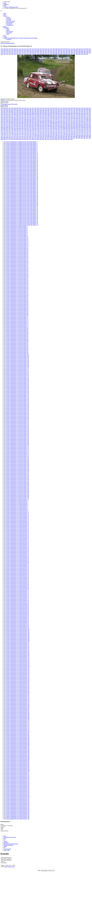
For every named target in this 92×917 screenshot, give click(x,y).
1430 (35, 109)
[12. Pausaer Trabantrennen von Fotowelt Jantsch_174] (16, 451)
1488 (64, 113)
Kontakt (5, 36)
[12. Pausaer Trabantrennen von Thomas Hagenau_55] (16, 570)
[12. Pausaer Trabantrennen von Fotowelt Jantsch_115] (16, 374)
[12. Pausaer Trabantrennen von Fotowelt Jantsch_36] (15, 271)
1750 (61, 132)
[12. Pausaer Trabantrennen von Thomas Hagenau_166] (16, 714)
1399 (58, 54)
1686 (2, 128)
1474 (82, 112)
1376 (30, 52)
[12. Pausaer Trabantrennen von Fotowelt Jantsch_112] (16, 370)
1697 (58, 128)
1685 (87, 127)
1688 (12, 128)
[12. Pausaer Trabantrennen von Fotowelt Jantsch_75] (15, 322)
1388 (2, 54)
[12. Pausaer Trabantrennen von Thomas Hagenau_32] (16, 540)
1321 (17, 48)
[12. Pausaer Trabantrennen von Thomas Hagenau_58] (16, 574)
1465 (35, 112)
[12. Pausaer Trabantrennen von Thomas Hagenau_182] (16, 735)
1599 (4, 122)
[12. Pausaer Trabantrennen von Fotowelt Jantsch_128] (16, 391)
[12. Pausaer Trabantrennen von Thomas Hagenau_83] (16, 607)
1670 (9, 127)
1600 (9, 122)
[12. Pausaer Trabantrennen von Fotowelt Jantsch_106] (16, 362)
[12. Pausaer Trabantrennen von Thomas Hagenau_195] (16, 752)
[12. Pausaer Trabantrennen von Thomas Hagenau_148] (16, 691)
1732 (58, 131)
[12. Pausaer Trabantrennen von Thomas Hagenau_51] (16, 565)
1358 (27, 51)
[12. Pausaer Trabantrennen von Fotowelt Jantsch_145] (16, 413)
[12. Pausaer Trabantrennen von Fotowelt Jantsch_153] (16, 423)
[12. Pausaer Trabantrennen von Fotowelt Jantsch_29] (15, 262)
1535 (35, 117)
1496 (15, 114)
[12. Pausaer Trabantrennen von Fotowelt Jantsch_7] (15, 234)
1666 (79, 126)
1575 (61, 119)
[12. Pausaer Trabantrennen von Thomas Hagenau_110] (16, 642)
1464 (30, 112)
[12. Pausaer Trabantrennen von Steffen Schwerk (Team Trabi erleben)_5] (20, 146)
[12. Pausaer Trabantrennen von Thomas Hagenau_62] (16, 579)
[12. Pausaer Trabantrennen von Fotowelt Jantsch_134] (16, 399)
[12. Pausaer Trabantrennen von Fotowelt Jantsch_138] (16, 404)
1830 (22, 139)
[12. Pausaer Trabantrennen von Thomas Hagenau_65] (16, 583)
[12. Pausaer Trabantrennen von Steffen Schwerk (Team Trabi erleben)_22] (20, 169)
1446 (27, 110)
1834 (43, 139)
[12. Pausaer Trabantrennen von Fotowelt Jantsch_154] (16, 425)
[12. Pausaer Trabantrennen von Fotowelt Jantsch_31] (15, 265)
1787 (71, 135)
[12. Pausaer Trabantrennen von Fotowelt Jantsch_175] (16, 452)
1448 (38, 110)
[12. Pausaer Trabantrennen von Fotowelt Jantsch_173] (16, 449)
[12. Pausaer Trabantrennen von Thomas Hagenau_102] (16, 631)
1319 (7, 48)
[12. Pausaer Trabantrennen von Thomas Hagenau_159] (16, 705)
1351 (82, 50)
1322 (22, 48)
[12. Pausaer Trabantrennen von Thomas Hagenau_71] (16, 591)
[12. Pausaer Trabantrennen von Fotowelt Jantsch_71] (15, 317)
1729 (43, 131)
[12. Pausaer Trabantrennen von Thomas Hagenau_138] (16, 678)
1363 (53, 51)
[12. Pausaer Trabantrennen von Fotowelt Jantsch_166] (16, 440)
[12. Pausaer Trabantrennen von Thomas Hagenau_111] (16, 643)
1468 (51, 112)
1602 (20, 122)
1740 (9, 132)
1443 (12, 110)
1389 (7, 54)
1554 (43, 118)
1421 (79, 108)
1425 (9, 109)
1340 (25, 50)
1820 (61, 138)
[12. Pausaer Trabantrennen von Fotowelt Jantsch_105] (16, 361)
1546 (2, 118)
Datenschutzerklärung (8, 845)
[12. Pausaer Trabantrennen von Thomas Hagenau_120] (16, 655)
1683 (77, 127)
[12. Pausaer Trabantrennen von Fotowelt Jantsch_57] (15, 299)
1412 (32, 108)
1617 (7, 123)
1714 (56, 130)
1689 (17, 128)
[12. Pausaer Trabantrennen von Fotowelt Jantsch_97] (15, 351)
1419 (69, 108)
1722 (7, 131)
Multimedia (6, 27)
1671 (15, 127)
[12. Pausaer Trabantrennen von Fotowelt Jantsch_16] (15, 245)
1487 (58, 113)
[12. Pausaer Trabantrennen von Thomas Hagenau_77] (16, 599)
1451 (53, 110)
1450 (48, 110)
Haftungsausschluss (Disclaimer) (10, 843)
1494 (4, 114)
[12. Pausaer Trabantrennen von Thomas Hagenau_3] (15, 503)
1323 (27, 48)
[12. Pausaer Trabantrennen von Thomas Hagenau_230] (16, 798)
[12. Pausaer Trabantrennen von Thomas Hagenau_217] (16, 781)
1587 (33, 121)
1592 (58, 121)
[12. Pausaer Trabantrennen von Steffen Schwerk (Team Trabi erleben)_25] (20, 172)
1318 (2, 48)
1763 (38, 134)
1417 (58, 108)
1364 (58, 51)
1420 (74, 108)
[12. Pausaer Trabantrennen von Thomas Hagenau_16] (16, 519)
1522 (58, 115)
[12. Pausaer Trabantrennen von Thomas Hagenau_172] (16, 722)
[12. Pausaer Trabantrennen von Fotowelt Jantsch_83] (15, 332)
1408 (12, 108)
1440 (87, 109)
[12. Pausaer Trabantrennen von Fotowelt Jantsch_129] (16, 392)
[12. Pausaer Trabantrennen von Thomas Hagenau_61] (16, 578)
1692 (33, 128)
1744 (30, 132)
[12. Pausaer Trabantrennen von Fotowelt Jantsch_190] (16, 471)
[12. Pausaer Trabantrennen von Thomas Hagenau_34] (16, 543)
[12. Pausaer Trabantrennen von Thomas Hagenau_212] (16, 774)
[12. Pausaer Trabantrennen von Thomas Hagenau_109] (16, 640)
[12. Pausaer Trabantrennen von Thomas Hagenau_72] (16, 592)
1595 (74, 121)
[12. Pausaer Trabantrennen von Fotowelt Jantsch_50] (15, 289)
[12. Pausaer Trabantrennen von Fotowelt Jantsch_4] (15, 230)
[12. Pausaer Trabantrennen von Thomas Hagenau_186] (16, 740)
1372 (9, 52)
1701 (79, 128)
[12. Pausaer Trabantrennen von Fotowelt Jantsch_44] (15, 282)
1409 (17, 108)
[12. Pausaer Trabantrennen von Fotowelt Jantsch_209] (16, 496)
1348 (66, 50)
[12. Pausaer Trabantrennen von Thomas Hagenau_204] (16, 764)
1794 (17, 136)
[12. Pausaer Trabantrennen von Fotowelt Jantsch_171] (16, 447)
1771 (79, 134)
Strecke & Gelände (10, 21)
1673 (25, 127)
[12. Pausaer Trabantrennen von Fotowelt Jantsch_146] (16, 414)
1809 (4, 138)
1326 (43, 48)
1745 (35, 132)
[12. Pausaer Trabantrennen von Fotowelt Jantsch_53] (15, 293)
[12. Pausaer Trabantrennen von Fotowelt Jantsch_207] (16, 493)
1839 (69, 139)
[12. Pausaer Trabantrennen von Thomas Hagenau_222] (16, 787)
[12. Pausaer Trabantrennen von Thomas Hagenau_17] (16, 521)
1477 (7, 113)
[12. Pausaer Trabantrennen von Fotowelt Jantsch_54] (15, 295)
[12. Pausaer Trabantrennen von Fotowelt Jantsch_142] (16, 409)
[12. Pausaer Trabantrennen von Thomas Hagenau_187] (16, 742)
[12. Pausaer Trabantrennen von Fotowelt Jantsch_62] (15, 305)
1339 (20, 50)
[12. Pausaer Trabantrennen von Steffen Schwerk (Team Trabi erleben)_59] (20, 217)
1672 (20, 127)
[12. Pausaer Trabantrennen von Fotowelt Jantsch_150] (16, 419)
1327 (48, 48)
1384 (71, 52)
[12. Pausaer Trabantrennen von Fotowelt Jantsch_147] (16, 415)
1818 (51, 138)
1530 (9, 117)
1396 (43, 54)
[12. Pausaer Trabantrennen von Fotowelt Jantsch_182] (16, 461)
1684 (82, 127)
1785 (61, 135)
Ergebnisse (8, 39)
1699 (69, 128)
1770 (74, 134)
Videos (7, 30)
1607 (46, 122)
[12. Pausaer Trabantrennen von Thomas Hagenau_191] (16, 747)
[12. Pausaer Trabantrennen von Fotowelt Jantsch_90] (15, 341)
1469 (56, 112)
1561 (79, 118)
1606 (40, 122)
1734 (69, 131)
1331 (69, 48)
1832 (33, 139)
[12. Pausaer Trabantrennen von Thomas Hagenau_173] (16, 723)
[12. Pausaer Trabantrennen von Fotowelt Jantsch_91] (15, 343)
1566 (15, 119)
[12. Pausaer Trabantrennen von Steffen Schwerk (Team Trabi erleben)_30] (20, 179)
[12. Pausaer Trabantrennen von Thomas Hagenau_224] (16, 790)
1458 (90, 110)
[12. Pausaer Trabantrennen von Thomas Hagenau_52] (16, 566)
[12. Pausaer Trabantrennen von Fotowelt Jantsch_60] (15, 302)
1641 (40, 125)
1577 (71, 119)
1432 (46, 109)
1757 (7, 134)
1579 (82, 119)
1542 (71, 117)
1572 (46, 119)
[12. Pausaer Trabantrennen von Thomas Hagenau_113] (16, 645)
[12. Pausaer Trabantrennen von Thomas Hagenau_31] (16, 539)
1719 (82, 130)
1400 (64, 54)
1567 (20, 119)
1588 (38, 121)
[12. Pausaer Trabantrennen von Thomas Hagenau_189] (16, 744)
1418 (64, 108)
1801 (53, 136)
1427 (20, 109)
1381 (56, 52)
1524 (69, 115)
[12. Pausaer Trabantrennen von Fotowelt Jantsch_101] (16, 356)
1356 (17, 51)
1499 (30, 114)
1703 (90, 128)
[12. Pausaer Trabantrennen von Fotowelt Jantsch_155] (16, 426)
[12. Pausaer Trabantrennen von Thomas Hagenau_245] (16, 817)
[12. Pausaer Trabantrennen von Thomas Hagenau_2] (15, 501)
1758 (12, 134)
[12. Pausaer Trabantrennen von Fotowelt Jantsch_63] (15, 306)
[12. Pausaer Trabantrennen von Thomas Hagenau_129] (16, 666)
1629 (69, 123)
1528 (89, 115)
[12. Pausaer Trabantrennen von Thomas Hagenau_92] (16, 618)
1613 (76, 122)
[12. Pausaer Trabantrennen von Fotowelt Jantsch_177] (16, 454)
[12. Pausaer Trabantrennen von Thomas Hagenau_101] (16, 630)
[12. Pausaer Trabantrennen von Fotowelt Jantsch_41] (15, 278)
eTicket (8, 17)
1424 (4, 109)
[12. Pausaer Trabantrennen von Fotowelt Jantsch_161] (16, 434)
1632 (84, 123)
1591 (53, 121)
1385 (77, 52)
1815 (35, 138)
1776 (15, 135)
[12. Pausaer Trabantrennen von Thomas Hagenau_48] (16, 561)
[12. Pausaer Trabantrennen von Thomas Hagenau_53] (16, 568)
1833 (38, 139)
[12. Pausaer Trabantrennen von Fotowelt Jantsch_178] (16, 456)
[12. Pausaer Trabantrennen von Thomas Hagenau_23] (16, 529)
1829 (17, 139)
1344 (46, 50)
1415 (48, 108)
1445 (22, 110)
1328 (53, 48)
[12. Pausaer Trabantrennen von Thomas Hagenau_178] (16, 730)
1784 (56, 135)
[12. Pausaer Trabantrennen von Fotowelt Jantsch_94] (15, 347)
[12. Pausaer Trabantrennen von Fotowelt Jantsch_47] (15, 286)
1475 (87, 112)
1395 (38, 54)
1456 (79, 110)
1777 (20, 135)
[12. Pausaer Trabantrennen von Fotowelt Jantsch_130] (16, 393)
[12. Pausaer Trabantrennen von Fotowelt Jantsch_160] (16, 432)
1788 (77, 135)
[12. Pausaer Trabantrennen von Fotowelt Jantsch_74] (15, 321)
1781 (40, 135)
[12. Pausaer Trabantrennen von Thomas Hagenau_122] (16, 657)
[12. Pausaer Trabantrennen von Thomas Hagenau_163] (16, 710)
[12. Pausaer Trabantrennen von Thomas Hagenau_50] (16, 564)
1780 (35, 135)
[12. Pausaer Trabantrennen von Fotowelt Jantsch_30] (15, 263)
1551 (27, 118)
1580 (87, 119)
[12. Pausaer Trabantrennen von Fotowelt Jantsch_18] (15, 248)
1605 (35, 122)
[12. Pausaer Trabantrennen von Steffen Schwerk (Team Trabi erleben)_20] (20, 166)
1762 (33, 134)
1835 (48, 139)
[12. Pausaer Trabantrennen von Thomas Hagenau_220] (16, 785)
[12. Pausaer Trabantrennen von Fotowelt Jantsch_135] (16, 400)
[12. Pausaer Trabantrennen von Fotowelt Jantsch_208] (16, 495)
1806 (79, 136)
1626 (53, 123)
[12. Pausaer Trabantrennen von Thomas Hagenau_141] (16, 682)
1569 (30, 119)
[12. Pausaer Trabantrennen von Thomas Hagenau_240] (16, 811)
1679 (56, 127)
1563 (90, 118)
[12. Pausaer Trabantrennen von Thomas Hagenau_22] (16, 527)
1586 (27, 121)
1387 (87, 52)
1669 (4, 127)
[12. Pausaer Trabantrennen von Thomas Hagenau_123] (16, 658)
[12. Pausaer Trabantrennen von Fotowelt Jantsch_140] (16, 406)
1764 (43, 134)
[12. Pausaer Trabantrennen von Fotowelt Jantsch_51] (15, 291)
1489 (69, 113)
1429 (30, 109)
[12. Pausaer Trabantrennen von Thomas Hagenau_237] (16, 807)
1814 (30, 138)
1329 (58, 48)
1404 (84, 54)
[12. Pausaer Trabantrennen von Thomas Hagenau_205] (16, 765)
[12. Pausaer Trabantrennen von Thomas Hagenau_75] (16, 596)
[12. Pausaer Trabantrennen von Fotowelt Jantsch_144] (16, 412)
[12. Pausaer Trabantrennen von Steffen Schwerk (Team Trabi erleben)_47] (20, 201)
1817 (45, 138)
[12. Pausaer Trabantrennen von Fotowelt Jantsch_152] (16, 422)
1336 (4, 50)
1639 (30, 125)
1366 (69, 51)
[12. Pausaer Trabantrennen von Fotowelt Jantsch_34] (15, 269)
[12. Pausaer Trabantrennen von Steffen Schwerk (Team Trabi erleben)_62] (20, 221)
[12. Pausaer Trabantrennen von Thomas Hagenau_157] (16, 703)
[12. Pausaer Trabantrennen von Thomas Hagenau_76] (16, 597)
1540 (61, 117)
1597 (84, 121)
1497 (20, 114)
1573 (51, 119)
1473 (77, 112)
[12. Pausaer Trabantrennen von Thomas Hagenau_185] (16, 739)
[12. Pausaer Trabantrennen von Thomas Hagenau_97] (16, 625)
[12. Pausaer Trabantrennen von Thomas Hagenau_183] (16, 736)
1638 (25, 125)
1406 (2, 108)
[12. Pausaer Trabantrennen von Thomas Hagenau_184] (16, 738)
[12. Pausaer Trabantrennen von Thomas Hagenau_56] (16, 571)
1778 (25, 135)
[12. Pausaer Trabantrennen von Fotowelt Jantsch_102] (16, 357)
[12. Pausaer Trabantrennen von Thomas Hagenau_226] (16, 792)
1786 (66, 135)
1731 (53, 131)
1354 (7, 51)
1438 (77, 109)
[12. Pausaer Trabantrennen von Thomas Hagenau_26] (16, 532)
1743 (25, 132)
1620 (22, 123)
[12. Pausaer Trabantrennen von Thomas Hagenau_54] (16, 569)
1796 (27, 136)
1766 (53, 134)
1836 (53, 139)
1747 (46, 132)
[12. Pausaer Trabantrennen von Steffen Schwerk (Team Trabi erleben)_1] (20, 141)
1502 (46, 114)
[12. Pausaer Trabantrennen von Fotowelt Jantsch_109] (16, 366)
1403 (79, 54)
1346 (56, 50)
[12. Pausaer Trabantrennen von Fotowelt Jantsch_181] (16, 460)
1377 (35, 52)
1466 (40, 112)
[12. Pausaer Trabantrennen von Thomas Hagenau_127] (16, 664)
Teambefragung (9, 25)
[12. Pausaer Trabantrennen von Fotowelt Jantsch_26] (15, 258)
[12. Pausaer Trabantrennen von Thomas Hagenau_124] (16, 660)
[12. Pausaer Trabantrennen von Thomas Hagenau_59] (16, 575)
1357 (22, 51)
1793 (12, 136)
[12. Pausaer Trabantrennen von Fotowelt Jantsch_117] (16, 376)
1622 (33, 123)
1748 (51, 132)
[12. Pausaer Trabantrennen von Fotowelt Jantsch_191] (16, 473)
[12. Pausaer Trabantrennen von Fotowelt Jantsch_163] (16, 436)
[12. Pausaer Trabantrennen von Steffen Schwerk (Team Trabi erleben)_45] (20, 198)
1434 (56, 109)
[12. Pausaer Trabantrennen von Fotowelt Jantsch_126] (16, 388)
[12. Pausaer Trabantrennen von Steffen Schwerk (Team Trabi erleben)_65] (20, 224)
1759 (17, 134)
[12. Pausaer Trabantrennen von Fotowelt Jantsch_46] (15, 284)
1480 (22, 113)
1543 (77, 117)
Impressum (5, 842)
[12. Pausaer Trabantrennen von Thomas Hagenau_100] (16, 629)
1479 (17, 113)
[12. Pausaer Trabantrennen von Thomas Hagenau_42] (16, 553)
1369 (84, 51)
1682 (71, 127)
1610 (61, 122)
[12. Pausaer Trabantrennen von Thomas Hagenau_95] (16, 622)
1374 (20, 52)
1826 (2, 139)
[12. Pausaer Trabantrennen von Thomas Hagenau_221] (16, 786)
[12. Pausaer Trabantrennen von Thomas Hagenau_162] (16, 709)
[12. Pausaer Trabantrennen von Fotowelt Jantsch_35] (15, 270)
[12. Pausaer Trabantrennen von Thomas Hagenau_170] (16, 720)
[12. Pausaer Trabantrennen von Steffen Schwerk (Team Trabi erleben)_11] (20, 154)
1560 (74, 118)
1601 (15, 122)
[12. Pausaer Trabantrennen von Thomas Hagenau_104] (16, 634)
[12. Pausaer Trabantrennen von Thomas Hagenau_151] (16, 695)
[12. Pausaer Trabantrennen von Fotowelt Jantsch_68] (15, 313)
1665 (74, 126)
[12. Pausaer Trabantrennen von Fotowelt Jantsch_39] (15, 275)
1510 (87, 114)
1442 (7, 110)
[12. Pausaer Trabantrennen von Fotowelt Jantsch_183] (16, 462)
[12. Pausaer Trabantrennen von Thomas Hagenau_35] (16, 544)
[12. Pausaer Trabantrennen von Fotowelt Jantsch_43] (15, 280)
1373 (15, 52)
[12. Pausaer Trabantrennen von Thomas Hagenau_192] (16, 748)
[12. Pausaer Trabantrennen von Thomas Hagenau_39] (16, 549)
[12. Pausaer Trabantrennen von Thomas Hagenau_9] (15, 510)
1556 (53, 118)
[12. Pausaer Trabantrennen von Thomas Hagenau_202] (16, 761)
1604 (30, 122)
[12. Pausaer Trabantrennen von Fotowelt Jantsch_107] (16, 364)
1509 (82, 114)
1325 (38, 48)
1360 (38, 51)
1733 (64, 131)
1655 (22, 126)
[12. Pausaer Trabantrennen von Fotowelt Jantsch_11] (15, 239)
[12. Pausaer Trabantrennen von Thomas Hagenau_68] (16, 587)
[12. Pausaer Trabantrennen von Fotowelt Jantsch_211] (16, 499)
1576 (66, 119)
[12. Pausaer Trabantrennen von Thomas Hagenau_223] (16, 788)
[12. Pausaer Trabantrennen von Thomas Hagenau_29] (16, 536)
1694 (43, 128)
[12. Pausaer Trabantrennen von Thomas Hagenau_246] (16, 818)
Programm (8, 18)
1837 (58, 139)
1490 (74, 113)
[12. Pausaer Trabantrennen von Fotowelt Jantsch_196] (16, 479)
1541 (66, 117)
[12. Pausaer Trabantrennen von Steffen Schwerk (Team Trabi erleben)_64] (20, 223)
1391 (17, 54)
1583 (12, 121)
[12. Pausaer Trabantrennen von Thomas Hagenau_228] (16, 795)
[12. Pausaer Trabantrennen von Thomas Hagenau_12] (16, 514)
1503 (51, 114)
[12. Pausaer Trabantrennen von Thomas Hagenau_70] (16, 590)
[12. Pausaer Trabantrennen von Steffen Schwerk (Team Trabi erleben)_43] (20, 196)
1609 (56, 122)
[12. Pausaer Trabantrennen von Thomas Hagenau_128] (16, 665)
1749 (56, 132)
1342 (35, 50)
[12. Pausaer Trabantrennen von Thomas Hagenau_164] (16, 712)
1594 (69, 121)
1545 (87, 117)
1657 (33, 126)
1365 (64, 51)
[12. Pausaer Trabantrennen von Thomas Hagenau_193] (16, 749)
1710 (35, 130)
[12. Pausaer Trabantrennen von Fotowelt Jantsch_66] (15, 310)
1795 (22, 136)
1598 (90, 121)
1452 (58, 110)
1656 (27, 126)
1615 (87, 122)
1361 (43, 51)
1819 (56, 138)
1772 (84, 134)
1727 (33, 131)
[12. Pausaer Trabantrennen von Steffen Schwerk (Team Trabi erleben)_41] (20, 193)
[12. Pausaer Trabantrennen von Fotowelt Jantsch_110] (16, 367)
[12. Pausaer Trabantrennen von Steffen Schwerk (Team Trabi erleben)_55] (20, 211)
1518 (38, 115)
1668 (90, 126)
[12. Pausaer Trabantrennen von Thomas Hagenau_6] (15, 506)
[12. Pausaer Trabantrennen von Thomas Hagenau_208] (16, 769)
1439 (82, 109)
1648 (77, 125)
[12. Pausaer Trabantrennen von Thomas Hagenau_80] (16, 603)
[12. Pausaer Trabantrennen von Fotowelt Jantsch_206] (16, 492)
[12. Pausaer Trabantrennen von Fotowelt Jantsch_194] (16, 477)
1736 (79, 131)
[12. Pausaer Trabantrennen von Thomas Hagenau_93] (16, 620)
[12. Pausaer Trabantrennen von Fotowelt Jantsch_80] (15, 328)
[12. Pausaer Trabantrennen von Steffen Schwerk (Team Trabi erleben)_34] (20, 184)
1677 (46, 127)
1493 (90, 113)
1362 (48, 51)
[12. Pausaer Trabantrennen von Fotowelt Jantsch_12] (15, 240)
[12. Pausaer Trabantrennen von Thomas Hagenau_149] (16, 692)
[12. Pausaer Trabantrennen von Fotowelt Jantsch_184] (16, 464)
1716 (66, 130)
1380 (51, 52)
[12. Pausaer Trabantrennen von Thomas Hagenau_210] (16, 772)
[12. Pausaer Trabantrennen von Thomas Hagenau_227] (16, 794)
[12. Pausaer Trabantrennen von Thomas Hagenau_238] (16, 808)
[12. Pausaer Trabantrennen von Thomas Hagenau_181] (16, 734)
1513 (12, 115)
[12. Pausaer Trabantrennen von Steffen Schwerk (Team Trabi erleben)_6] (20, 148)
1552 (33, 118)
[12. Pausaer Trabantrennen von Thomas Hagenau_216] (16, 779)
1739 (4, 132)
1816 (40, 138)
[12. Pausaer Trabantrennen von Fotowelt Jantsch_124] (16, 386)
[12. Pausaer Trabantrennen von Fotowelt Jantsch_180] (16, 458)
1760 (22, 134)
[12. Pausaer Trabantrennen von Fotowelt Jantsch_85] (15, 335)
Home (4, 13)
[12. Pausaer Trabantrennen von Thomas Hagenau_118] (16, 652)
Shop (4, 14)
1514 (17, 115)
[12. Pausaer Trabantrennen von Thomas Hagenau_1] (15, 500)
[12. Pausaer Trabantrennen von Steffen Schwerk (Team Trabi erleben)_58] (20, 215)
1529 (4, 117)
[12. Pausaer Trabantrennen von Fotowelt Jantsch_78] (15, 326)
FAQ (4, 35)
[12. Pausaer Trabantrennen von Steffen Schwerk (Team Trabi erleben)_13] (20, 157)
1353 (2, 51)
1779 (30, 135)
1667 (84, 126)
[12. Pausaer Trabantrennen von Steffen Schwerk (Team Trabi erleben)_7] (20, 149)
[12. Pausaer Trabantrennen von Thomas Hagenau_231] (16, 799)
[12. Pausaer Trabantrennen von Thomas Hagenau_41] (16, 552)
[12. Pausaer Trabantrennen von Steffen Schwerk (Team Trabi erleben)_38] (20, 189)
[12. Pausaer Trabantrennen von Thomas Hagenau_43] (16, 555)
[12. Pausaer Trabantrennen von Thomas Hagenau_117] (16, 651)
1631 (79, 123)
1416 (53, 108)
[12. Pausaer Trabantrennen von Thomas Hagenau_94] (16, 621)
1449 (43, 110)
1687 (7, 128)
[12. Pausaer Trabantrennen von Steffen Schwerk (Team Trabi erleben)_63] (20, 222)
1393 (27, 54)
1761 (27, 134)
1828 (12, 139)
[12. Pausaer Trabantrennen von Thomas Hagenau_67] (16, 586)
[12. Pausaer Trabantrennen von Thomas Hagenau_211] (16, 773)
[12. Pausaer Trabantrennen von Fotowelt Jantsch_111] (16, 369)
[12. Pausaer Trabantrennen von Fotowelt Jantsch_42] (15, 279)
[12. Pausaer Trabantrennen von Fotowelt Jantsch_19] (15, 249)
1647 (71, 125)
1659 (43, 126)
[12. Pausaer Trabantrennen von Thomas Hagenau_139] (16, 679)
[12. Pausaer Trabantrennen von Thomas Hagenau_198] (16, 756)
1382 (61, 52)
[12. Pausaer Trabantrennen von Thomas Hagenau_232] (16, 800)
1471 (66, 112)
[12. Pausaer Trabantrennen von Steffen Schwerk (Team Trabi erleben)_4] (20, 145)
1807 (84, 136)
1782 (46, 135)
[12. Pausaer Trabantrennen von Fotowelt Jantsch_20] (15, 250)
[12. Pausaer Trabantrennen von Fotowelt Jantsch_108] (16, 365)
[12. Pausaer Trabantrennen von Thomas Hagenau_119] (16, 653)
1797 (33, 136)
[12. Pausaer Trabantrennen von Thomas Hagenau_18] (16, 522)
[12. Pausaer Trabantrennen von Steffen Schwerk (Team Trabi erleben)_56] (20, 213)
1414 (43, 108)
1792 (7, 136)
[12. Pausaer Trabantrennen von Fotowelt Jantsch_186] (16, 466)
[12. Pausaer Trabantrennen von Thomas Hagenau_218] (16, 782)
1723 (12, 131)
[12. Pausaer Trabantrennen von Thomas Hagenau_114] (16, 647)
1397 (48, 54)
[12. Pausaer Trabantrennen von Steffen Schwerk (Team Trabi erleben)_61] (20, 219)
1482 (33, 113)
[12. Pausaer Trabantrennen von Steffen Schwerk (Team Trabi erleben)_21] (20, 167)
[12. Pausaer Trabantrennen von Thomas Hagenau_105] (16, 635)
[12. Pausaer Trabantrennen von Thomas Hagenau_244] (16, 816)
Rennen (5, 16)
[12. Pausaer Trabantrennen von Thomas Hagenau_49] (16, 562)
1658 (38, 126)
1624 (43, 123)
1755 (87, 132)
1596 (79, 121)
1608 (51, 122)
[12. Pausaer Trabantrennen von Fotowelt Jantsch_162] (16, 435)
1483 (38, 113)
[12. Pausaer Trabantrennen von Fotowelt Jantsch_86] (15, 336)
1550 (22, 118)
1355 (12, 51)
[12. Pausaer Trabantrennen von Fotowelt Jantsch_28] (15, 261)
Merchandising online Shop (9, 837)
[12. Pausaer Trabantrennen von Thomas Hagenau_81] (16, 604)
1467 (46, 112)
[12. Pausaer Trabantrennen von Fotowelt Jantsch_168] (16, 443)
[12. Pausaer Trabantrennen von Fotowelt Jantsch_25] (15, 257)
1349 (71, 50)
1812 (20, 138)
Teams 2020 (9, 23)
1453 (64, 110)
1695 (48, 128)
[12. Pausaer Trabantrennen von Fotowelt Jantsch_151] (16, 421)
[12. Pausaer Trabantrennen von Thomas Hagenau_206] (16, 766)
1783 (51, 135)
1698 (64, 128)
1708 (25, 130)
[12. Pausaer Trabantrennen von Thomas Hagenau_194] (16, 751)
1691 (27, 128)
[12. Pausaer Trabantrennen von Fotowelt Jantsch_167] (16, 441)
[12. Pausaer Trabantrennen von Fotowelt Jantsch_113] (16, 371)
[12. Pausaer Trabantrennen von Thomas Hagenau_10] (16, 512)
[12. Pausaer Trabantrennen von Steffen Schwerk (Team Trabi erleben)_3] (20, 144)
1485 (48, 113)
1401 (69, 54)
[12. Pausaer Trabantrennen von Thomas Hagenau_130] (16, 668)
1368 (79, 51)
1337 (9, 50)
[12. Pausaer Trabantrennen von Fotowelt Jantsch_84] (15, 334)
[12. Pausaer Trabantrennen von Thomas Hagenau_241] (16, 812)
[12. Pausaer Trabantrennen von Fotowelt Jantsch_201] (16, 486)
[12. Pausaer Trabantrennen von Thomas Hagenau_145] (16, 687)
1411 (27, 108)
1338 (15, 50)
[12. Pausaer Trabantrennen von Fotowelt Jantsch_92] (15, 344)
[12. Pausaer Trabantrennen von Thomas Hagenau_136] (16, 675)
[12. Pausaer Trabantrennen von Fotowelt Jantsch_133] (16, 397)
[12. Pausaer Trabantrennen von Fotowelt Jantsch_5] (15, 231)
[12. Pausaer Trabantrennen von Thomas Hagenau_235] (16, 804)
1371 (4, 52)
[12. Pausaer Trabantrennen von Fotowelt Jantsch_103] (16, 358)
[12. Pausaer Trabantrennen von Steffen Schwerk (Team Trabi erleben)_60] (20, 218)
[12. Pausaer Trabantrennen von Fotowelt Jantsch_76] (15, 323)
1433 (51, 109)
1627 (58, 123)
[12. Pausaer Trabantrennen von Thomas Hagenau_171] (16, 721)
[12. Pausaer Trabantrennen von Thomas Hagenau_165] (16, 713)
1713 (51, 130)
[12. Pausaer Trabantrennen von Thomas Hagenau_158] (16, 704)
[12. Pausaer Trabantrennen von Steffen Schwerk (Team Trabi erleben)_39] (20, 191)
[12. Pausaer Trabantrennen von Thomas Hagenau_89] (16, 614)
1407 (7, 108)
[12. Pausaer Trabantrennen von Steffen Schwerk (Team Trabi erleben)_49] (20, 204)
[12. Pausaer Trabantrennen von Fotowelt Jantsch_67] (15, 312)
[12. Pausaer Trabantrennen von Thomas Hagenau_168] (16, 717)
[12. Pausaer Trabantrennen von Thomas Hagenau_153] (16, 697)
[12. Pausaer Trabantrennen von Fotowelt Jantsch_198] (16, 482)
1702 (84, 128)
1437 (71, 109)
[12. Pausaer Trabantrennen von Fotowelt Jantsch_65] (15, 309)
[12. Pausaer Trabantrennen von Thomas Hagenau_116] (16, 649)
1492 (84, 113)
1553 (38, 118)
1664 (69, 126)
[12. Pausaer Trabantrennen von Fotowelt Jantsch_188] (16, 469)
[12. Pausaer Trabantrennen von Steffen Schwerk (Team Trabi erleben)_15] (20, 159)
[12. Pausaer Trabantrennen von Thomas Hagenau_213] (16, 775)
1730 (48, 131)
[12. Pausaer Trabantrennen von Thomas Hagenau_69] (16, 588)
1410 (22, 108)
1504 (56, 114)
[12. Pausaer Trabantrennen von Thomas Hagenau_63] (16, 581)
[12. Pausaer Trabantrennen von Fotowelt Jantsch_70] (15, 315)
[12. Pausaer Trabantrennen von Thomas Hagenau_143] (16, 684)
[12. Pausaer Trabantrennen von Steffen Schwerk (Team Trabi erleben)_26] (20, 174)
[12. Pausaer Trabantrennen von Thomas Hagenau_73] (16, 594)
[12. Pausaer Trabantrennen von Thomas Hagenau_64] (16, 582)
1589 (43, 121)
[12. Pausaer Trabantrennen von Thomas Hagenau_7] (15, 508)
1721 (2, 131)
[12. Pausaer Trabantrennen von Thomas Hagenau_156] (16, 701)
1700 (74, 128)
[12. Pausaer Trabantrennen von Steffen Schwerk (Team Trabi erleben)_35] (20, 185)
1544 (82, 117)
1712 (45, 130)
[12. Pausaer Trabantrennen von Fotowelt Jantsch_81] (15, 330)
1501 (40, 114)
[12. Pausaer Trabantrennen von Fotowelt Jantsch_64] (15, 308)
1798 (38, 136)
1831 (27, 139)
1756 (2, 134)
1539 (56, 117)
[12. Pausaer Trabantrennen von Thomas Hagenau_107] (16, 638)
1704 (4, 130)
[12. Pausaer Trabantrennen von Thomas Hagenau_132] (16, 670)
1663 (64, 126)
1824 (82, 138)
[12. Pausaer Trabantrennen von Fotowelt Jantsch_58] (15, 300)
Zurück (7, 101)
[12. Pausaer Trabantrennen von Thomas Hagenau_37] (16, 547)
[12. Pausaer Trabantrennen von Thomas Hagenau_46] (16, 558)
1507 (71, 114)
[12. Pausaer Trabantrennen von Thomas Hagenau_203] (16, 762)
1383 (66, 52)
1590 (48, 121)
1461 (15, 112)
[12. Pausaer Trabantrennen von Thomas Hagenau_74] (16, 595)
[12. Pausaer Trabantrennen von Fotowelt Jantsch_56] (15, 297)
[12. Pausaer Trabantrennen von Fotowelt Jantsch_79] (15, 327)
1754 (82, 132)
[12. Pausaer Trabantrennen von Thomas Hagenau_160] (16, 707)
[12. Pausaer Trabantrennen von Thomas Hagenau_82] (16, 605)
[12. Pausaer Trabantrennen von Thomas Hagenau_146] (16, 688)
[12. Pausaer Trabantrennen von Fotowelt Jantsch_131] (16, 395)
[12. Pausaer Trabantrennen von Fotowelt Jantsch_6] (15, 232)
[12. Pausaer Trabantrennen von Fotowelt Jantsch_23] (46, 97)
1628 (64, 123)
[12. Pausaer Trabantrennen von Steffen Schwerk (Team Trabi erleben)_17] (20, 162)
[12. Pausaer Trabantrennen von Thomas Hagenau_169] (16, 718)
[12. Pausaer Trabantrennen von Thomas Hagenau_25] (16, 531)
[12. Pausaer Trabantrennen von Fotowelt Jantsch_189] (16, 470)
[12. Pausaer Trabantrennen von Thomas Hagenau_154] (16, 699)
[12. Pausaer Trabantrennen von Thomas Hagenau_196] (16, 753)
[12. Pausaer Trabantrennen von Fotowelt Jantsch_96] (15, 349)
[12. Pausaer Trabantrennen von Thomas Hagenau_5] (15, 505)
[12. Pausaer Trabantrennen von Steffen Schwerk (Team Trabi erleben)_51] (20, 206)
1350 (77, 50)
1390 (12, 54)
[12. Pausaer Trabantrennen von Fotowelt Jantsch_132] (16, 396)
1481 (27, 113)
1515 (22, 115)
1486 (53, 113)
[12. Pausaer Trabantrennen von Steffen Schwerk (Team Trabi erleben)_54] (20, 210)
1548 (12, 118)
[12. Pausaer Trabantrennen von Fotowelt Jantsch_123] (16, 384)
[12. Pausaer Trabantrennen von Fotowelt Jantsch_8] (15, 235)
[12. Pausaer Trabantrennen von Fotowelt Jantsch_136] (16, 401)
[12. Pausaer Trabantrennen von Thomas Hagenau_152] (16, 696)
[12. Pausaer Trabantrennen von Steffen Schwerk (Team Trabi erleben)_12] (20, 156)
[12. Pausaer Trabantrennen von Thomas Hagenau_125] (16, 661)
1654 (17, 126)
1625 (48, 123)
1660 (48, 126)
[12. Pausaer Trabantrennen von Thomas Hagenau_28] (16, 535)
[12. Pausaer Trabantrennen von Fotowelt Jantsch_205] (16, 491)
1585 (22, 121)
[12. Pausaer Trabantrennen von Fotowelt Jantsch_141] (16, 408)
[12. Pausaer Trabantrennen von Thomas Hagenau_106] (16, 636)
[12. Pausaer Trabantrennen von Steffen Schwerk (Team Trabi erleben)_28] (20, 176)
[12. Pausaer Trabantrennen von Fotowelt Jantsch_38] (15, 274)
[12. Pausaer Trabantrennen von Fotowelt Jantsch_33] (15, 267)
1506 (66, 114)
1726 (27, 131)
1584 (17, 121)
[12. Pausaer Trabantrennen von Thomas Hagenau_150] (16, 694)
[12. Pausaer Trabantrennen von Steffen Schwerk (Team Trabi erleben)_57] (20, 214)
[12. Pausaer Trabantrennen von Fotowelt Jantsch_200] (16, 484)
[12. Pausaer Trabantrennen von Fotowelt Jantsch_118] (16, 378)
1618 (12, 123)
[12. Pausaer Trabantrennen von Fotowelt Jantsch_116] (16, 375)
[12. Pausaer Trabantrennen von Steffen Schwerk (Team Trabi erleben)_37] (20, 188)
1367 (74, 51)
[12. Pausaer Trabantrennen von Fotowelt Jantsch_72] (15, 318)
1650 (87, 125)
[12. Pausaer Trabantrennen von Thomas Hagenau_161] (16, 708)
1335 (90, 48)
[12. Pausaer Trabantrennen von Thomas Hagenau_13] (16, 516)
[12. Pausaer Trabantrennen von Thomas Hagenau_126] (16, 662)
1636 (15, 125)
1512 (7, 115)
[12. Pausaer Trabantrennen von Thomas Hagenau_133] (16, 671)
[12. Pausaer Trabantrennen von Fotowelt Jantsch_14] (15, 243)
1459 (4, 112)
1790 (87, 135)
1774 (4, 135)
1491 (79, 113)
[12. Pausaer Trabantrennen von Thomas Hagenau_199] (16, 757)
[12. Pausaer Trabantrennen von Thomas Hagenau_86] (16, 610)
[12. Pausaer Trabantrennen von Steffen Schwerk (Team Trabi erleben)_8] (20, 150)
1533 (25, 117)
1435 (61, 109)
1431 (40, 109)
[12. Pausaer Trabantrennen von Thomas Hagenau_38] (16, 548)
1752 (71, 132)
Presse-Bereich (9, 31)
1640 (35, 125)
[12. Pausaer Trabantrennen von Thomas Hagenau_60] (16, 577)
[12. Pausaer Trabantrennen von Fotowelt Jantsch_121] (16, 382)
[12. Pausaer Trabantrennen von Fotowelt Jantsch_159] (16, 431)
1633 (90, 123)
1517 (32, 115)
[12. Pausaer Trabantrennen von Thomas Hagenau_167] (16, 716)
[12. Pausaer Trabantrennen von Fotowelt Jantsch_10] (15, 237)
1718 (76, 130)
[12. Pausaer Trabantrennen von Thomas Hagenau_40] (16, 551)
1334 (84, 48)
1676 (40, 127)
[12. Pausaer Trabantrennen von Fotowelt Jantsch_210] (16, 497)
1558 (64, 118)
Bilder (7, 29)
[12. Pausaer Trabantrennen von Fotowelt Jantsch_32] (15, 266)
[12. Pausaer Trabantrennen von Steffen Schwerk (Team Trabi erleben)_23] (20, 170)
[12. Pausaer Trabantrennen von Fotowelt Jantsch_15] (15, 244)
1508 (77, 114)
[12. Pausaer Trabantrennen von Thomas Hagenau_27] (16, 534)
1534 (30, 117)
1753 (77, 132)
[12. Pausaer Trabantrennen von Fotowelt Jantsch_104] (16, 360)
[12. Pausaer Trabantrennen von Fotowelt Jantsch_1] (15, 226)
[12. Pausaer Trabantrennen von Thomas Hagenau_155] (16, 700)
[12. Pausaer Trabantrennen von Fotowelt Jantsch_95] (15, 348)
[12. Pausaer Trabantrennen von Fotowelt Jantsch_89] (15, 340)
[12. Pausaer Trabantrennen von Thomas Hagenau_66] (16, 584)
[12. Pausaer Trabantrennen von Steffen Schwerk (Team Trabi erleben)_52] (20, 208)
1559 (69, 118)
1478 (12, 113)
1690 (22, 128)
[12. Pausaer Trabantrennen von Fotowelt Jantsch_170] (16, 445)
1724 (17, 131)
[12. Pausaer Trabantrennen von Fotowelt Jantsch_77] (15, 325)
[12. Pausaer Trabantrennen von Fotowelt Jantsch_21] (15, 252)
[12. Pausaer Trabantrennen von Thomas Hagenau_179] (16, 731)
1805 (74, 136)
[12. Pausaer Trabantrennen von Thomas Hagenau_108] (16, 639)
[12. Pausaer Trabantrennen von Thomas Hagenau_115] (16, 648)
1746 (40, 132)
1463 (25, 112)
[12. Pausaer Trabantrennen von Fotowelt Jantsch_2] (15, 227)
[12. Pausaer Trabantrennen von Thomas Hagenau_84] (16, 608)
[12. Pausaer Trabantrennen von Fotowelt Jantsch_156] (16, 427)
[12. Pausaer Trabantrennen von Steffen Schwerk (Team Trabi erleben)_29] (20, 178)
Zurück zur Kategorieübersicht (7, 43)
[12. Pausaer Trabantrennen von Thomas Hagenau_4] (15, 504)
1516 (27, 115)
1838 (64, 139)
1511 (2, 115)
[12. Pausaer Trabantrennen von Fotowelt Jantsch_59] (15, 301)
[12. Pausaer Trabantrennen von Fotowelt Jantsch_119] (16, 379)
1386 (82, 52)
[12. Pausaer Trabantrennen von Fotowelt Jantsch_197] (16, 480)
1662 (58, 126)
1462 (20, 112)
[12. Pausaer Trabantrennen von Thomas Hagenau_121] (16, 656)
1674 (30, 127)
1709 (30, 130)
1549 (17, 118)
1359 (33, 51)
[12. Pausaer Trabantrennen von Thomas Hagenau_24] (16, 530)
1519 (43, 115)
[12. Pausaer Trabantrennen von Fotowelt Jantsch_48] (15, 287)
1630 (74, 123)
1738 (90, 131)
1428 (25, 109)
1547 (7, 118)
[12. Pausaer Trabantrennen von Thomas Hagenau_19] (16, 523)
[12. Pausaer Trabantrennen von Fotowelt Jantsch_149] (16, 418)
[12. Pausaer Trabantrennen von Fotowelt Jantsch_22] (15, 253)
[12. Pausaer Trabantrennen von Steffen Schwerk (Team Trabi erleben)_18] (20, 163)
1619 (17, 123)
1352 (87, 50)
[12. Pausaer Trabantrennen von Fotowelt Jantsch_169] (16, 444)
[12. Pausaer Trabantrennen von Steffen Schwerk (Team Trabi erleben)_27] (20, 175)
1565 (9, 119)
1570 (35, 119)
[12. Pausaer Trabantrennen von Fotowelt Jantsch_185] (16, 465)
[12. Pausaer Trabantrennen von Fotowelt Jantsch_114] (16, 373)
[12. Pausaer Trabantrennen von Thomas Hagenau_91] (16, 617)
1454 (69, 110)
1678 (51, 127)
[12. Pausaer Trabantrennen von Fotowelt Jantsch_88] (15, 339)
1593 (64, 121)
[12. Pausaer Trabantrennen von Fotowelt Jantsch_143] (16, 410)
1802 (58, 136)
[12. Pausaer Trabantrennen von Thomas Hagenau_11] (16, 513)
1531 (15, 117)
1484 (43, 113)
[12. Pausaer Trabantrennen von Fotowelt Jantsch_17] (15, 247)
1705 (9, 130)
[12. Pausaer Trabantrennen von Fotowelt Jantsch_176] (16, 453)
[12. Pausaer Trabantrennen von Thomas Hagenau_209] (16, 770)
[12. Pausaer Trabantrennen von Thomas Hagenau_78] (16, 600)
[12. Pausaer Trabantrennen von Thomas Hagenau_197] (16, 755)
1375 (25, 52)
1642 (46, 125)
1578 (77, 119)
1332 (74, 48)
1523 (64, 115)
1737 (84, 131)
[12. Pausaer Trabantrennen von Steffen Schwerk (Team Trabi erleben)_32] (20, 182)
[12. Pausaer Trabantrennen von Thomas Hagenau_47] (16, 560)
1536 (40, 117)
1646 (66, 125)
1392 (22, 54)
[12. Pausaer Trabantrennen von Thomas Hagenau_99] (16, 627)
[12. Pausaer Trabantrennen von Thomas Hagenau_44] (16, 556)
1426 (15, 109)
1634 (4, 125)
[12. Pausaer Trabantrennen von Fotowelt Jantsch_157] (16, 428)
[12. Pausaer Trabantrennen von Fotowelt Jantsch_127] (16, 389)
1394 (33, 54)
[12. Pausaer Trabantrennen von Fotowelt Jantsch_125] (16, 387)
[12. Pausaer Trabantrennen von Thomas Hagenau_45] (16, 557)
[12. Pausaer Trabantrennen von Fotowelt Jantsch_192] (16, 474)
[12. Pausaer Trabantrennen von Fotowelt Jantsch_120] (16, 380)
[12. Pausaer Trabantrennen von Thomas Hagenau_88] (16, 613)
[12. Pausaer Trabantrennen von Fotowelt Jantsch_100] (16, 354)
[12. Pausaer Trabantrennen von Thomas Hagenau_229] (16, 796)
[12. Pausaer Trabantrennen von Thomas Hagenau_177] (16, 729)
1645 (61, 125)
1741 (15, 132)
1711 (40, 130)
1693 (38, 128)
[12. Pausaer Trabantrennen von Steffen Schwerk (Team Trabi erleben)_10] (20, 153)
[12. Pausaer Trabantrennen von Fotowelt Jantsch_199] (16, 483)
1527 (84, 115)
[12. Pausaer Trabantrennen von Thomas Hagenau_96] (16, 623)
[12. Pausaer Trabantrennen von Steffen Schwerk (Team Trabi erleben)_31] (20, 180)
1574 (56, 119)
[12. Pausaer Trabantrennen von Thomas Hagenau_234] (16, 803)
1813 (25, 138)
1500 (35, 114)
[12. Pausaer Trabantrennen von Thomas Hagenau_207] (16, 768)
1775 (9, 135)
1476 (2, 113)
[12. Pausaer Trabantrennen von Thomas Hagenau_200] (16, 759)
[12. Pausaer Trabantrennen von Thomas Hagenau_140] (16, 681)
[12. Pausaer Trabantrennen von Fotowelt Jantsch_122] (16, 383)
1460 (9, 112)
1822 (71, 138)
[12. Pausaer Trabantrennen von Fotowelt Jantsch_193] (16, 475)
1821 (66, 138)
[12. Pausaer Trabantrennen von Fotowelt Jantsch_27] (15, 260)
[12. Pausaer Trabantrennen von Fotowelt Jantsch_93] (15, 345)
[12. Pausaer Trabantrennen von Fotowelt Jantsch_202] (16, 487)
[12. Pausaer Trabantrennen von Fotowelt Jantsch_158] (16, 430)
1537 (46, 117)
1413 (38, 108)
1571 (40, 119)
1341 (30, 50)
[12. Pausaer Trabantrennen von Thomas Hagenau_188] (16, 743)
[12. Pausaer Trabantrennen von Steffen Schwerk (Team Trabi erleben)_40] (20, 192)
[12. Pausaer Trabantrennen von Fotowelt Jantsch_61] (15, 304)
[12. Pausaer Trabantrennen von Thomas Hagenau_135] (16, 674)
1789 (82, 135)
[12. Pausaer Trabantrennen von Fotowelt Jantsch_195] (16, 478)
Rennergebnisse (10, 22)
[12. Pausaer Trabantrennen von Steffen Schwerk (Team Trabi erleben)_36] (20, 187)
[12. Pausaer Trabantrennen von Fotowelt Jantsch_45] (15, 283)
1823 (76, 138)
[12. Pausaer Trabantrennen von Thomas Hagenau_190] (16, 746)
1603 (25, 122)
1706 (15, 130)
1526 (79, 115)
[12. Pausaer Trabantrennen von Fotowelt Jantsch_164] (16, 438)
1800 (48, 136)
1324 (33, 48)
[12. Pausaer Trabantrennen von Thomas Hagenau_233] (16, 801)
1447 (33, 110)
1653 (12, 126)
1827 (7, 139)
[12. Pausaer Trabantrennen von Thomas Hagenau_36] (16, 545)
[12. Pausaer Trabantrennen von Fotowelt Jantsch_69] (15, 314)
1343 (40, 50)
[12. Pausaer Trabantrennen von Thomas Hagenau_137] (16, 677)
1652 (7, 126)
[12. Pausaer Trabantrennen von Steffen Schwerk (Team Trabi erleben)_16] (20, 161)
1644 (56, 125)
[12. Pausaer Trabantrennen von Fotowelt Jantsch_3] (15, 228)
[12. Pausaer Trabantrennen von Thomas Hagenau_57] (16, 573)
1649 (82, 125)
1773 (90, 134)
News (4, 26)
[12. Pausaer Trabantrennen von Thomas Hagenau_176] (16, 727)
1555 (48, 118)
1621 (27, 123)
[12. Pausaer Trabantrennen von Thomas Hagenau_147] (16, 690)
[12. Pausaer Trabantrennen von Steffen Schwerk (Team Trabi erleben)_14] (20, 158)
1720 (87, 130)
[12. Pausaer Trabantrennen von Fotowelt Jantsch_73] (15, 319)
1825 (87, 138)
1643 (51, 125)
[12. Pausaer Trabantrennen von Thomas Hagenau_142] (16, 683)
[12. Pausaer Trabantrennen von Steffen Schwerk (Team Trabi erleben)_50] (20, 205)
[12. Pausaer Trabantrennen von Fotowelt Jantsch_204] (16, 490)
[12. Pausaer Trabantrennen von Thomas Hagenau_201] (16, 760)
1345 (51, 50)
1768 (64, 134)
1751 (66, 132)
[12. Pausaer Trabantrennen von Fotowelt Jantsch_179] (16, 457)
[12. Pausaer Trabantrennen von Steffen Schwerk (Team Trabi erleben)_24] (20, 171)
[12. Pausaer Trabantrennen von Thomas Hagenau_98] (16, 626)
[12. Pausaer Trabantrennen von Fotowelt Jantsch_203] (16, 488)
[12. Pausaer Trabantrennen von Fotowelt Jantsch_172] (16, 448)
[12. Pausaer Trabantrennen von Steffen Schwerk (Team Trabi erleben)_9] (20, 152)
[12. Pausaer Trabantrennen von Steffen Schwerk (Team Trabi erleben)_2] (20, 143)
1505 (61, 114)
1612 (71, 122)
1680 (61, 127)
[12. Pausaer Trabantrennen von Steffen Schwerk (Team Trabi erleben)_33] (20, 183)
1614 (82, 122)
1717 (71, 130)
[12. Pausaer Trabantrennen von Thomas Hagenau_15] (16, 518)
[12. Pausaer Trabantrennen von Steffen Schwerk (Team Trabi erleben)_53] (20, 209)
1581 (2, 121)
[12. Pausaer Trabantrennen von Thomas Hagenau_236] (16, 805)
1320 (12, 48)
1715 (61, 130)
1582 (7, 121)
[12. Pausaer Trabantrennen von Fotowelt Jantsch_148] (16, 417)
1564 (4, 119)
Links (7, 34)
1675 (35, 127)
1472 (71, 112)
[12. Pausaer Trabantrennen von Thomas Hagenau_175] (16, 726)
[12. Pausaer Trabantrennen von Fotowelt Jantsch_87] (15, 338)
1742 (20, 132)
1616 (2, 123)
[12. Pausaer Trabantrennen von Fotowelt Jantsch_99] (15, 353)
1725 (22, 131)
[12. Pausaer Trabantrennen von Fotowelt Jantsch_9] (15, 236)
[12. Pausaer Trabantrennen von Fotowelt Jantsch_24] (15, 256)
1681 (66, 127)
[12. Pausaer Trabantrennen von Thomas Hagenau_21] (16, 526)
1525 (74, 115)
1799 (43, 136)
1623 (38, 123)
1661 (53, 126)
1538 (51, 117)
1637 (20, 125)
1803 (64, 136)
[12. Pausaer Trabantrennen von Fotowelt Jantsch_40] (15, 276)
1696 (53, 128)
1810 (9, 138)
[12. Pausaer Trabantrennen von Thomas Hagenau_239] (16, 809)
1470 (61, 112)
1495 (9, 114)
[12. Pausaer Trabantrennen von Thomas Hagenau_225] (16, 791)
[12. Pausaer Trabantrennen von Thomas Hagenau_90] (16, 616)
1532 (20, 117)
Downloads (9, 32)
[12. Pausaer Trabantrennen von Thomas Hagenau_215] (16, 778)
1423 (89, 108)
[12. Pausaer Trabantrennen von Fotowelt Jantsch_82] (15, 331)
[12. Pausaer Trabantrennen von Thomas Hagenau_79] (16, 601)
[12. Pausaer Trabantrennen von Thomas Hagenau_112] (16, 644)
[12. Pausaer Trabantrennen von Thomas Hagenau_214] (16, 777)
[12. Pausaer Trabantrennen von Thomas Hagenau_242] (16, 813)
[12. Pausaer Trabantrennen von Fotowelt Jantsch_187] (16, 467)
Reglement (8, 19)
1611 (66, 122)
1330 (64, 48)
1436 (66, 109)
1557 (58, 118)
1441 (2, 110)
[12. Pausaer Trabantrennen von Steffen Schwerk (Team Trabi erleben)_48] (20, 202)
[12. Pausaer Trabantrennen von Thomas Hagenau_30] (16, 538)
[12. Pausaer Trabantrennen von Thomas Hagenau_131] (16, 669)
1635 (9, 125)
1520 (48, 115)
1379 (46, 52)
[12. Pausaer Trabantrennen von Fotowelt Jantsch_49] (15, 288)
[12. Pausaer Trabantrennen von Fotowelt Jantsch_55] (15, 296)
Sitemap (5, 846)
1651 (2, 126)
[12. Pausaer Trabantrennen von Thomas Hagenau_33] (16, 542)
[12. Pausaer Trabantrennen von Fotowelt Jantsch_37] (15, 273)
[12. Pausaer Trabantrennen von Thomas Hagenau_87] (16, 612)
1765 (48, 134)
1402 (74, 54)
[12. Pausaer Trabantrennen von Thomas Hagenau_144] (16, 686)
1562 (84, 118)
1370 (90, 51)
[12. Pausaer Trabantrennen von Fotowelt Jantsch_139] (16, 405)
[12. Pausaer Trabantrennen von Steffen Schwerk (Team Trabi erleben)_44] (20, 197)
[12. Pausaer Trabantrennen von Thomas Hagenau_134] (16, 673)
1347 (61, 50)
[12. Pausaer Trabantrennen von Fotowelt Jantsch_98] (15, 352)
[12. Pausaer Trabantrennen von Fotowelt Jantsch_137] (16, 402)
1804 (69, 136)
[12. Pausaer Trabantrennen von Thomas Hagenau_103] (16, 632)
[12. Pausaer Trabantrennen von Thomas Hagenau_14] (16, 517)
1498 (25, 114)
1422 (84, 108)
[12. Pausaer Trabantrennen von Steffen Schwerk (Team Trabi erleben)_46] (20, 200)
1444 (17, 110)
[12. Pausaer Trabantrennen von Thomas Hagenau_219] (16, 783)
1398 (53, 54)
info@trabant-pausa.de (10, 866)
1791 (2, 136)
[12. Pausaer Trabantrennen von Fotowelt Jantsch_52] (15, 292)
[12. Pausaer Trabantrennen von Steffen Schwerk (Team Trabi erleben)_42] (20, 195)
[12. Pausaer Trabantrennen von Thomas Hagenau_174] (16, 725)
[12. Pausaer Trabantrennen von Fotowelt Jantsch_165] (16, 439)
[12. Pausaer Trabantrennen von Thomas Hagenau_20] (16, 525)
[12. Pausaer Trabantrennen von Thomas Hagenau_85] (16, 609)
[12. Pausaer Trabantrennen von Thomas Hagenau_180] (16, 733)
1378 (40, 52)
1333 (79, 48)
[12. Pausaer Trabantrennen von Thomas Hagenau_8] (15, 509)
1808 (90, 136)
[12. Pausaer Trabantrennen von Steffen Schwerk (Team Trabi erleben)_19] (20, 165)
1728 (38, 131)
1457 (84, 110)
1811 (15, 138)
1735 (74, 131)
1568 (25, 119)
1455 (74, 110)
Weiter (2, 105)
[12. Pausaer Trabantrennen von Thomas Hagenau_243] (16, 814)
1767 (58, 134)
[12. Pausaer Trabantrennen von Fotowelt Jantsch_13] (15, 241)
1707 (20, 130)
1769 (69, 134)
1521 (53, 115)
